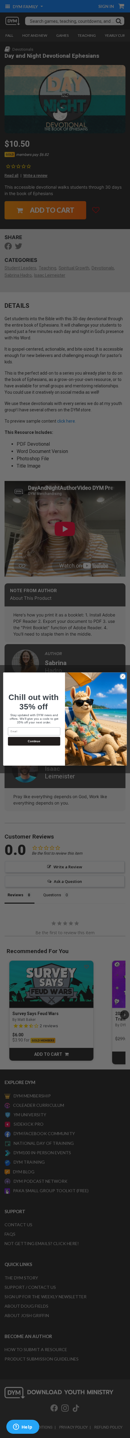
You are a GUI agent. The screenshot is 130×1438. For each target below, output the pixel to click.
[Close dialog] (122, 676)
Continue (34, 741)
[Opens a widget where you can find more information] (22, 1427)
